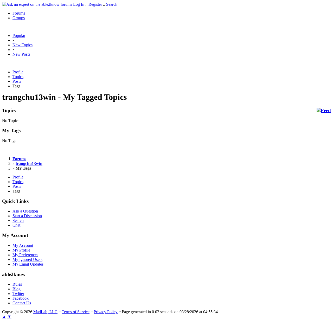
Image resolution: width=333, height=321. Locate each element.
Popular (18, 35)
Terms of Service (75, 312)
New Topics (22, 45)
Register (95, 4)
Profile (17, 72)
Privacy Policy (106, 312)
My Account (22, 245)
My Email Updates (27, 264)
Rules (17, 284)
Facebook (20, 298)
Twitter (18, 293)
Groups (18, 18)
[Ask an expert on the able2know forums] (37, 4)
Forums (18, 13)
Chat (16, 225)
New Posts (21, 54)
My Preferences (25, 255)
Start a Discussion (27, 216)
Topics (17, 76)
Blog (16, 289)
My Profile (21, 250)
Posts (16, 81)
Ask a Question (25, 211)
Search (111, 4)
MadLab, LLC (45, 312)
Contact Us (21, 303)
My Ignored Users (27, 259)
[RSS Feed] (324, 110)
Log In (78, 4)
